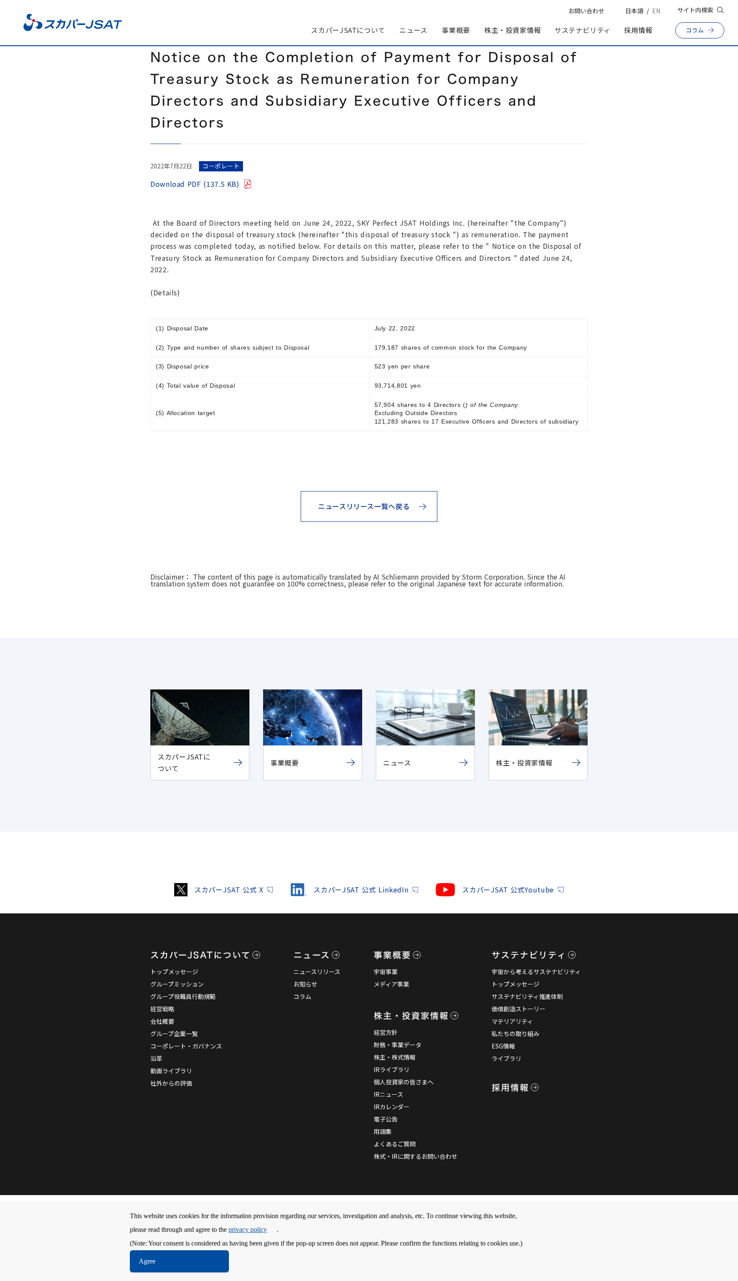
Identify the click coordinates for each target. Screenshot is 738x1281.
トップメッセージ (174, 971)
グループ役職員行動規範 (183, 996)
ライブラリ (506, 1058)
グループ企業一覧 (174, 1033)
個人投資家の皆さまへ (403, 1082)
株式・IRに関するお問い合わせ (415, 1156)
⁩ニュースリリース (316, 971)
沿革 (156, 1058)
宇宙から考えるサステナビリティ (536, 971)
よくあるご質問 (395, 1144)
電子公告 (386, 1119)
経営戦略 (162, 1008)
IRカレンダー (392, 1106)
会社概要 (162, 1021)
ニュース (413, 30)
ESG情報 (503, 1046)
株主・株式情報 (395, 1057)
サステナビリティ (582, 30)
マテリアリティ (512, 1021)
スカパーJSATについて (348, 30)
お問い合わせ (586, 10)
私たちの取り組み (515, 1033)
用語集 (383, 1131)
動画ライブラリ (171, 1070)
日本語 (634, 10)
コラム (302, 996)
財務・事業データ (398, 1044)
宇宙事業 (386, 971)
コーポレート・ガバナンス (186, 1046)
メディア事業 (391, 984)
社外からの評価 (171, 1083)
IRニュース (388, 1094)
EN (656, 10)
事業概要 (456, 30)
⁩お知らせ (305, 984)
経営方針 (386, 1032)
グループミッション (177, 984)
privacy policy (247, 1229)
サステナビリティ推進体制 (527, 996)
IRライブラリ (392, 1069)
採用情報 (638, 30)
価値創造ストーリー (518, 1008)
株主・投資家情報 (512, 30)
